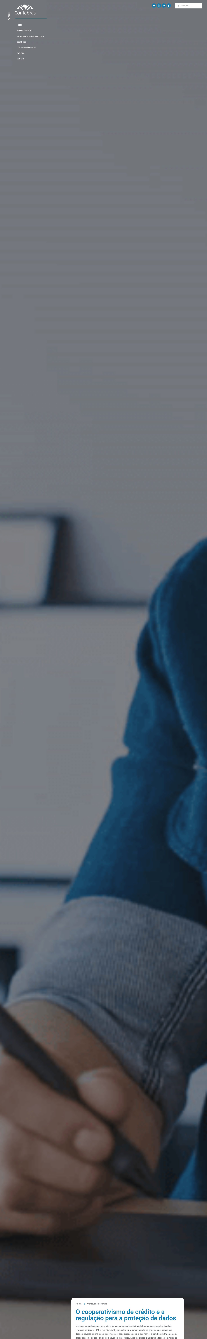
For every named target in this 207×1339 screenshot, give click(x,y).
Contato (20, 59)
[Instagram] (159, 5)
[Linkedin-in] (164, 5)
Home (19, 25)
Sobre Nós (21, 42)
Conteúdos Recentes (26, 48)
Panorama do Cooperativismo (30, 36)
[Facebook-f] (169, 5)
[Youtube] (154, 5)
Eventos (20, 53)
